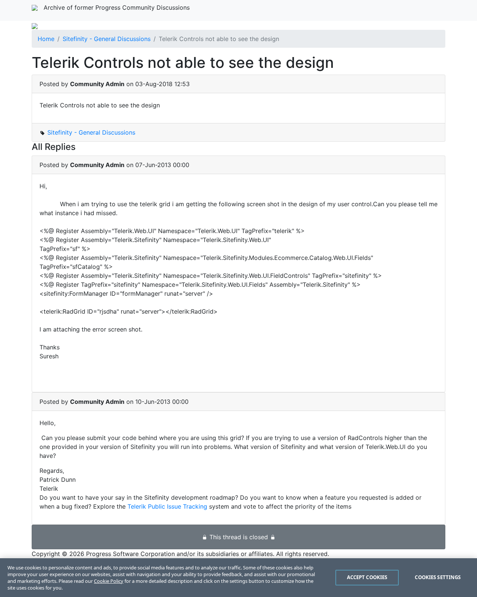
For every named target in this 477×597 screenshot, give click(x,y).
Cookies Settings (438, 577)
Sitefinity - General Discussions (107, 39)
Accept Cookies (367, 577)
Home (46, 39)
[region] (238, 577)
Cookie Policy (108, 581)
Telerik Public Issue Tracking (167, 506)
